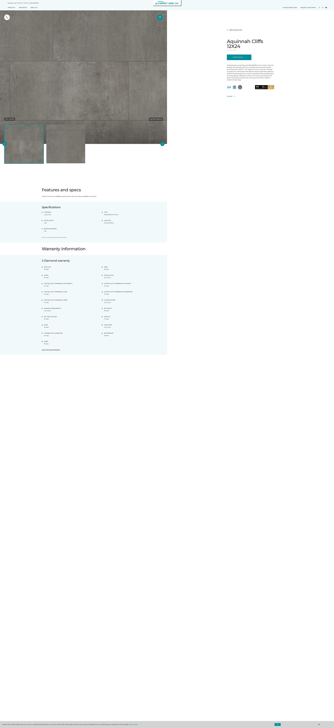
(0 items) (326, 7)
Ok (278, 724)
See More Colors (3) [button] (156, 119)
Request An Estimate (308, 7)
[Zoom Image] (7, 17)
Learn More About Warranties (51, 350)
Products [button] (11, 7)
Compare (229, 96)
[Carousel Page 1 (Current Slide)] (24, 144)
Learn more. (133, 724)
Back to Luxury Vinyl (236, 30)
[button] (319, 8)
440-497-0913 (34, 3)
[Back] (5, 144)
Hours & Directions (290, 7)
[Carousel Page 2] (66, 144)
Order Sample (237, 57)
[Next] (162, 144)
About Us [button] (34, 7)
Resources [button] (23, 7)
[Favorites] (322, 8)
